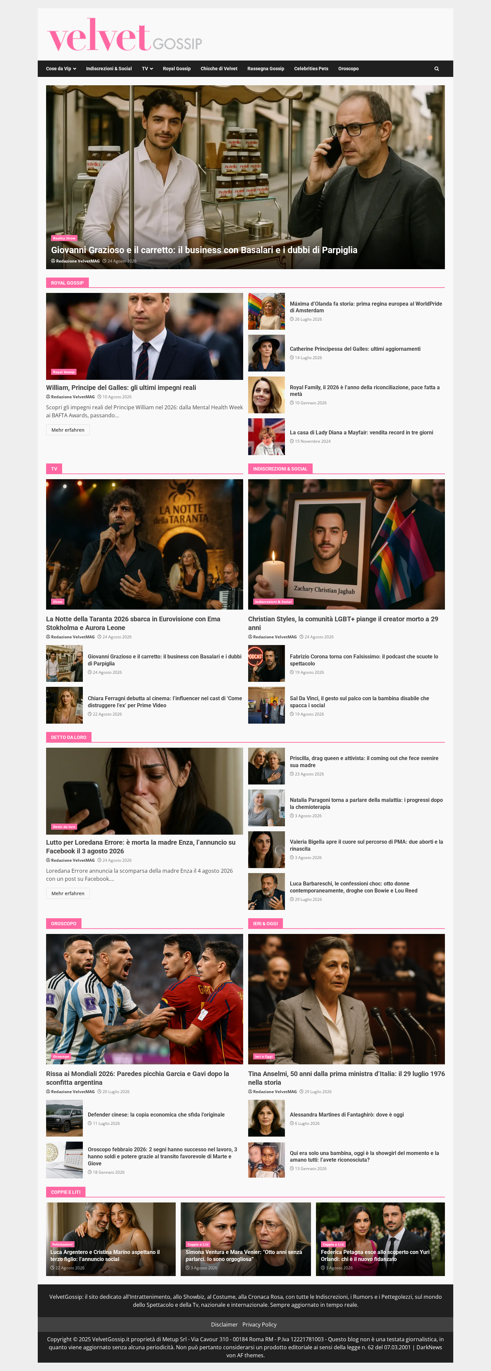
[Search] (437, 68)
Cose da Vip (58, 68)
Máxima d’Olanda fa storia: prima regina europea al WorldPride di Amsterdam (266, 311)
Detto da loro (64, 826)
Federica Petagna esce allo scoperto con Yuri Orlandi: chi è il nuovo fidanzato (240, 1255)
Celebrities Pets (311, 68)
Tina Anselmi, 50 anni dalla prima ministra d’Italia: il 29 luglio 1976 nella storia (346, 999)
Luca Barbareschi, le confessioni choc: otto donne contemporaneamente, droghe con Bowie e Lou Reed (266, 891)
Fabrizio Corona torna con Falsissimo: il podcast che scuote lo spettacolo (266, 663)
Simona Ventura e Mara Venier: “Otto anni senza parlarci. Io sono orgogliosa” (108, 1255)
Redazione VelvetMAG (78, 261)
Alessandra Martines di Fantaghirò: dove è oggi (266, 1118)
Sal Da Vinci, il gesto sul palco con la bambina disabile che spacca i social (266, 705)
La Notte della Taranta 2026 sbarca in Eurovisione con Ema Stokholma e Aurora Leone (144, 544)
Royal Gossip (177, 68)
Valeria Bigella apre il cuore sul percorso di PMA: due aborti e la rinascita (266, 849)
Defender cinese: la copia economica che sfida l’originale (64, 1118)
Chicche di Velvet (219, 68)
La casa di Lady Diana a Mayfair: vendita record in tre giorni (266, 436)
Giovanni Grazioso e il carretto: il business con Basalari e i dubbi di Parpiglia (64, 663)
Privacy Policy (259, 1324)
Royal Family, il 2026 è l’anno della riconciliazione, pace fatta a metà (266, 395)
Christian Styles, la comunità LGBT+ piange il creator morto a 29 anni (245, 177)
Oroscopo (348, 68)
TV (145, 68)
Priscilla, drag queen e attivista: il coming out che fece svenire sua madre (266, 766)
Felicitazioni (333, 1244)
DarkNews (429, 1347)
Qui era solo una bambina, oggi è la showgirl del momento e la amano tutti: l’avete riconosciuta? (266, 1160)
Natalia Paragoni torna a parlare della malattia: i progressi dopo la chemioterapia (266, 807)
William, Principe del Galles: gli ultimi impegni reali (144, 336)
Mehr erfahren (68, 430)
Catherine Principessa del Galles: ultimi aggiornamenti (266, 353)
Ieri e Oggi (264, 1056)
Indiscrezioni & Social (109, 68)
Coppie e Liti (62, 1244)
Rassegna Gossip (266, 68)
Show (57, 601)
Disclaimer (224, 1324)
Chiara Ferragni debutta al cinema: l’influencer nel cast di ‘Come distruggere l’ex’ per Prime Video (64, 705)
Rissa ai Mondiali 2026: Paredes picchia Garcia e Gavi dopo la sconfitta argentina (144, 999)
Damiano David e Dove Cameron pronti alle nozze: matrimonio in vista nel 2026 (381, 1255)
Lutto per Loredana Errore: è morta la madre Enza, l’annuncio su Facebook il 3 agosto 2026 (144, 791)
